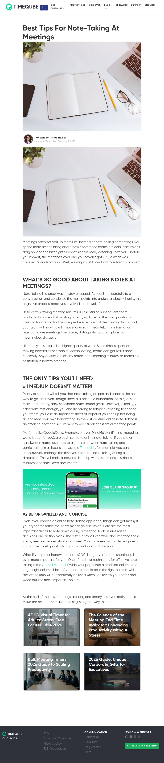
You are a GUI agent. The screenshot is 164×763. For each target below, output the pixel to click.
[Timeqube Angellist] (140, 737)
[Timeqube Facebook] (132, 737)
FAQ (46, 733)
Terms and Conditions (57, 738)
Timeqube (87, 448)
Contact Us (91, 737)
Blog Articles (92, 747)
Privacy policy (52, 743)
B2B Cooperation (54, 748)
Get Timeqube (56, 7)
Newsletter (91, 742)
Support (136, 5)
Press (87, 752)
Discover (95, 5)
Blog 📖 (107, 7)
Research (121, 5)
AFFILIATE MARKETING (142, 746)
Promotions (77, 5)
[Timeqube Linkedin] (136, 737)
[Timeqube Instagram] (127, 737)
